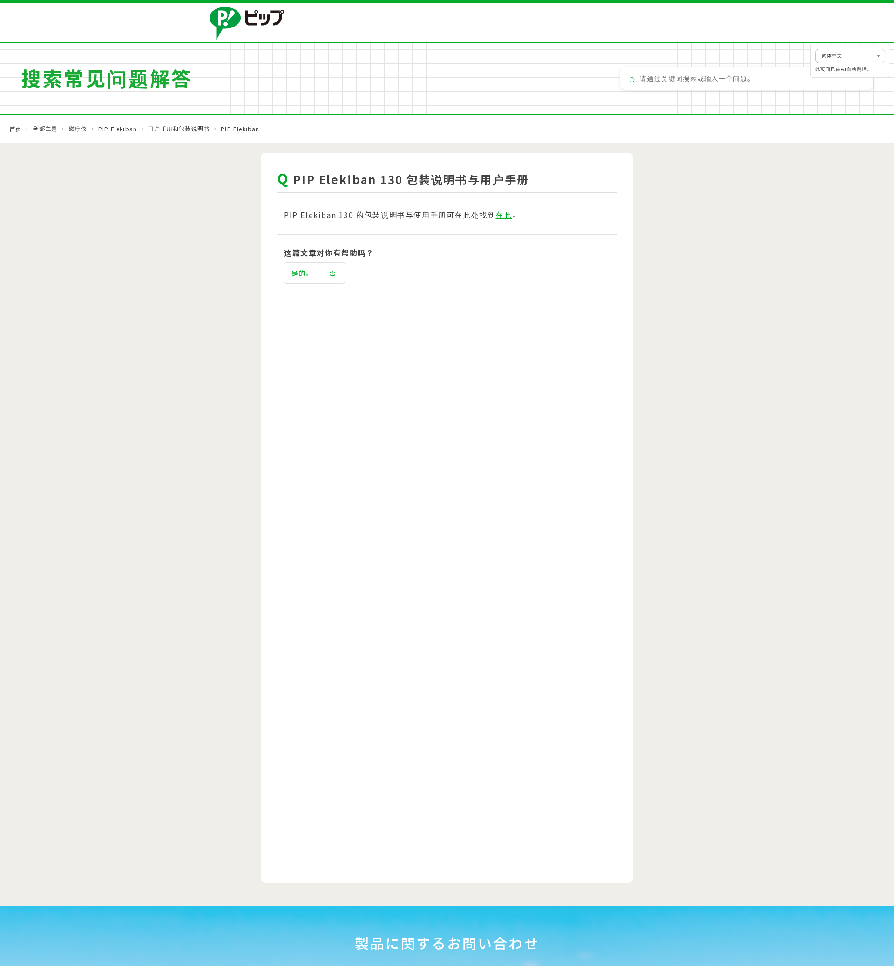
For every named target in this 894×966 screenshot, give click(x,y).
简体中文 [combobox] (832, 55)
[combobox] (746, 78)
